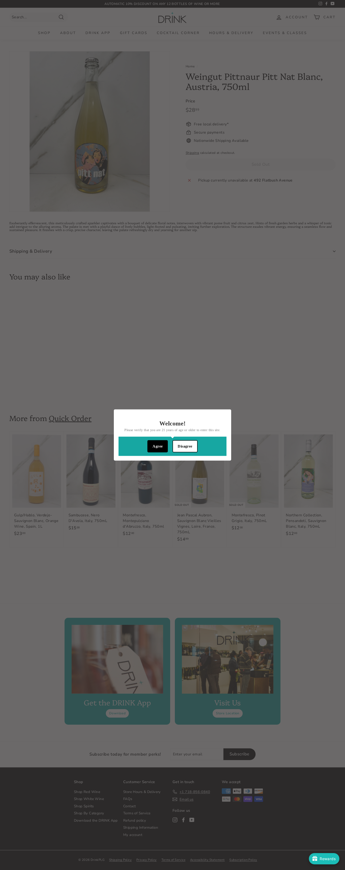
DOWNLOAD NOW (172, 448)
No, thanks (172, 464)
